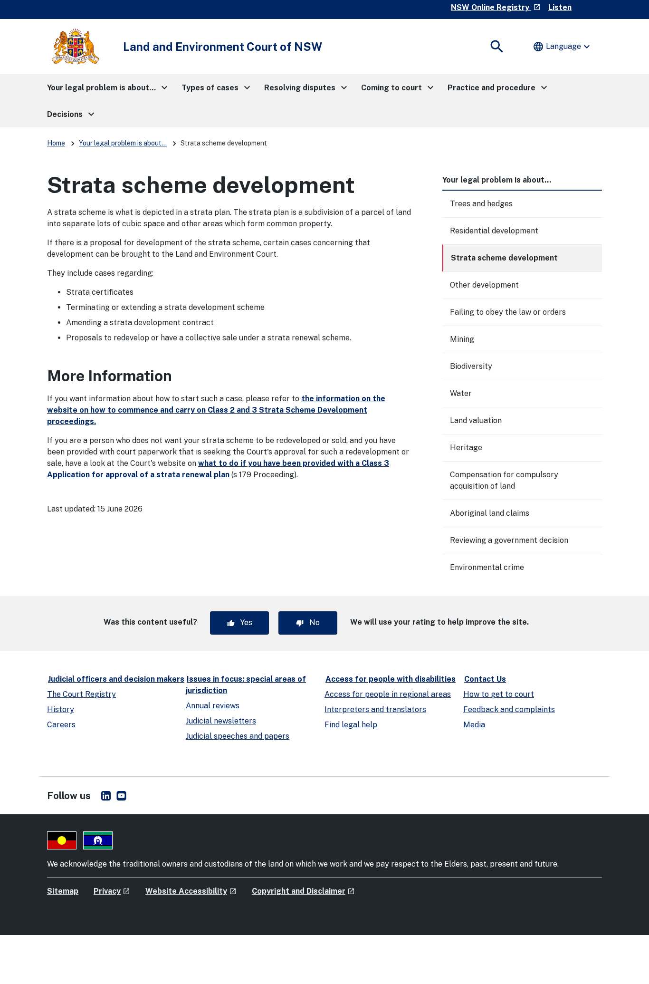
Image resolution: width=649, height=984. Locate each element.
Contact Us (485, 679)
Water (461, 393)
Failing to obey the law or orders (508, 312)
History (60, 709)
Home (56, 143)
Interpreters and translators (375, 709)
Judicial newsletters (221, 720)
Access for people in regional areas (387, 694)
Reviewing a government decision (509, 540)
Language (562, 46)
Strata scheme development (504, 257)
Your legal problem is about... (123, 143)
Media (474, 724)
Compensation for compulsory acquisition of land (504, 480)
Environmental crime (487, 567)
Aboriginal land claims (489, 513)
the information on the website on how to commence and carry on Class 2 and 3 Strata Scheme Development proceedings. (216, 410)
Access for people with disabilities (390, 679)
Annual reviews (212, 705)
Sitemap (62, 891)
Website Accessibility (191, 891)
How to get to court (498, 694)
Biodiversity (471, 366)
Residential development (494, 230)
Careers (61, 724)
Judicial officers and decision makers (116, 679)
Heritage (466, 447)
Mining (462, 339)
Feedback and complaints (509, 709)
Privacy (112, 891)
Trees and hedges (481, 203)
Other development (484, 284)
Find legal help (350, 724)
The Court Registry (81, 694)
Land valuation (476, 420)
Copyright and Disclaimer (303, 891)
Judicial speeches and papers (237, 736)
